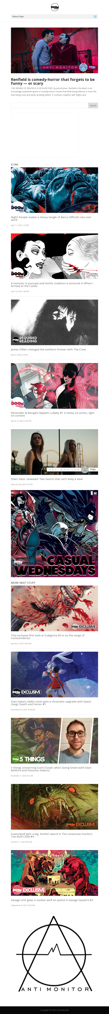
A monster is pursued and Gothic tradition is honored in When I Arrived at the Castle (52, 284)
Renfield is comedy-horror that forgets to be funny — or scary (53, 81)
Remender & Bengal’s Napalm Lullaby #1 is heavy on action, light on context (52, 414)
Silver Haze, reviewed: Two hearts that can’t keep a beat (47, 479)
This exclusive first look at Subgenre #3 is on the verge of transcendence (47, 637)
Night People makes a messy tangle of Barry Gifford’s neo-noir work (51, 218)
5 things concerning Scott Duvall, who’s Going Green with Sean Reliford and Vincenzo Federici (51, 769)
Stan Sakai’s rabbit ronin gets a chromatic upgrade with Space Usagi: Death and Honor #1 (51, 703)
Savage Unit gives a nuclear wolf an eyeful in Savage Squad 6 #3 (52, 900)
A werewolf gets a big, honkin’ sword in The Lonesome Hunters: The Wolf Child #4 (52, 835)
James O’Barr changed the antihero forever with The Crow (48, 349)
